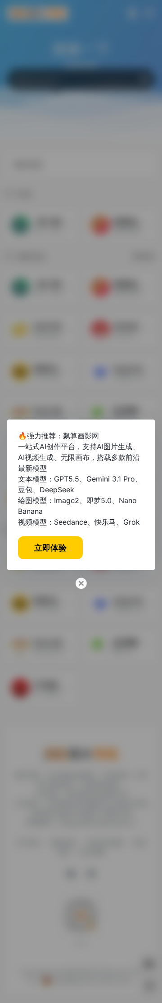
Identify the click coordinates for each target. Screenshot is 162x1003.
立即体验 (50, 547)
